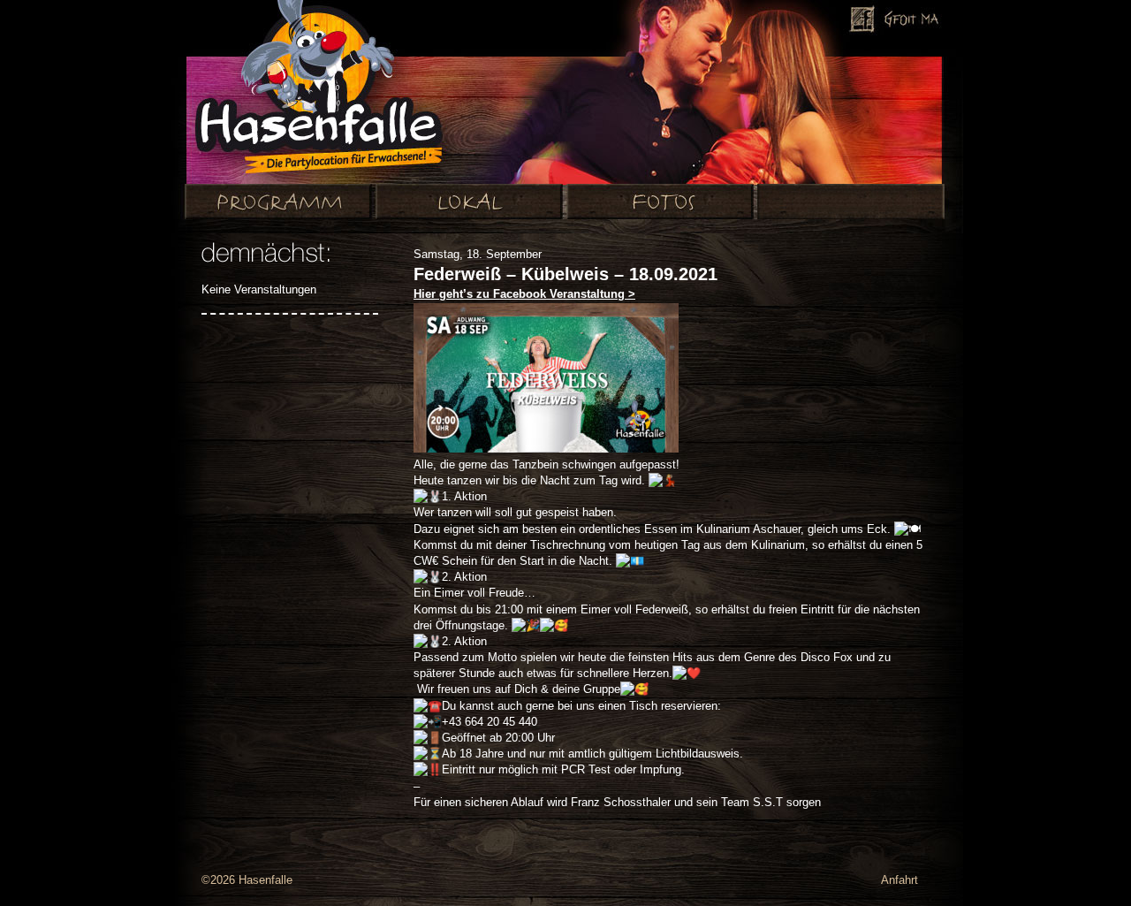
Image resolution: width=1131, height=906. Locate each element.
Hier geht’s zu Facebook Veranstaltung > (524, 294)
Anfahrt (899, 880)
